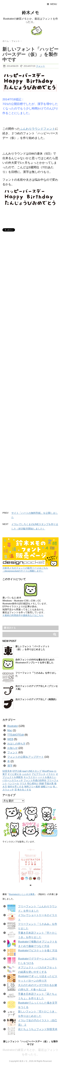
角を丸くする (24, 789)
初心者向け (33, 783)
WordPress (48, 771)
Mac (9, 730)
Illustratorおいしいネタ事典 (21, 894)
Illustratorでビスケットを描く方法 (37, 950)
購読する (11, 627)
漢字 (10, 765)
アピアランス (38, 774)
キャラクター (30, 777)
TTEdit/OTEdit (15, 734)
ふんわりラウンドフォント (37, 128)
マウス (23, 783)
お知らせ (12, 748)
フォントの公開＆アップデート (25, 756)
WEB (10, 739)
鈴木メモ (30, 12)
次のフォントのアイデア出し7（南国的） (36, 699)
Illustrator (12, 726)
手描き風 (49, 783)
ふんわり (26, 774)
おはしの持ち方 (16, 743)
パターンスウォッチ (12, 780)
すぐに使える (14, 774)
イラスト (50, 774)
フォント (40, 66)
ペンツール (13, 783)
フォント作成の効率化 (35, 780)
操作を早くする (16, 786)
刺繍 (41, 783)
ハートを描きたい (47, 777)
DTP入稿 (17, 771)
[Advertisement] (30, 376)
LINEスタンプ (34, 771)
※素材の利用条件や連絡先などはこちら (22, 615)
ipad (24, 771)
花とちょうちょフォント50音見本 (37, 1029)
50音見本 (7, 771)
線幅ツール (46, 786)
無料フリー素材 (32, 786)
